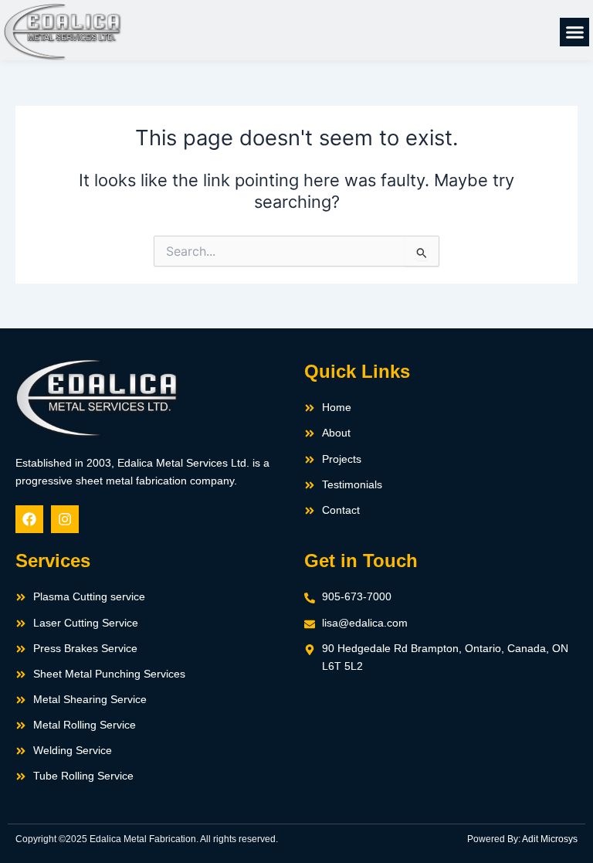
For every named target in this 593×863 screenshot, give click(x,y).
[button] (574, 32)
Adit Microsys (550, 839)
